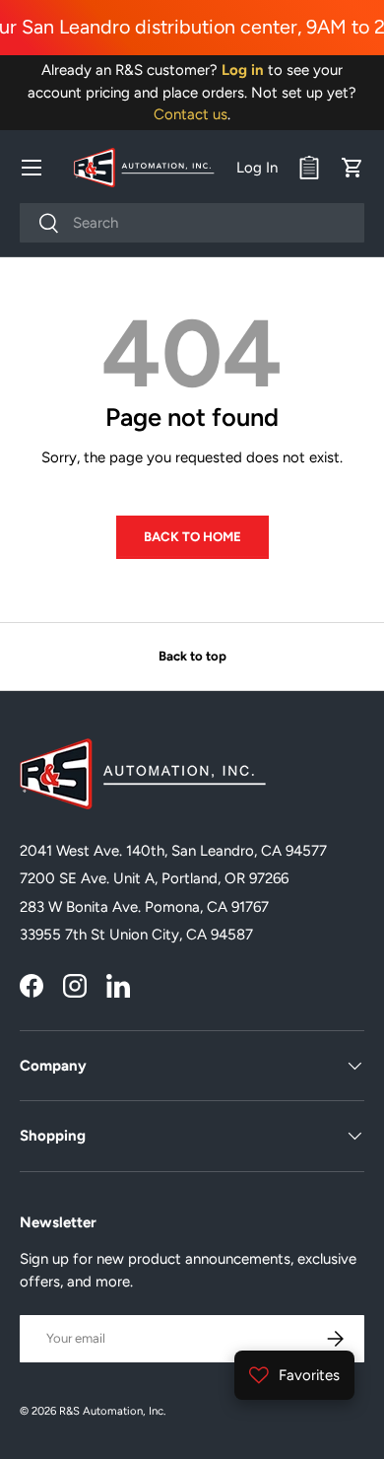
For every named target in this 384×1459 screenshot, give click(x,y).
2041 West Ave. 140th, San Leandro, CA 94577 (173, 851)
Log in (243, 70)
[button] (352, 167)
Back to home (192, 536)
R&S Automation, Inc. (112, 1411)
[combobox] (192, 223)
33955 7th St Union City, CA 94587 (136, 934)
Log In (257, 167)
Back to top (192, 655)
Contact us (190, 114)
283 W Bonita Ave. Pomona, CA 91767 (144, 907)
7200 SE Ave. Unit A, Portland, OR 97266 (154, 878)
